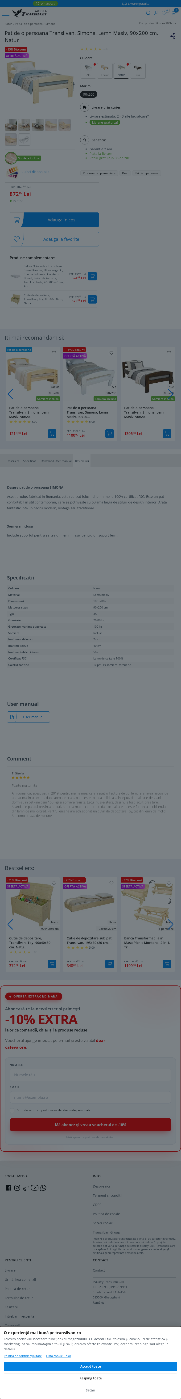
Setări (90, 1390)
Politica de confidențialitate (23, 1356)
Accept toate (90, 1366)
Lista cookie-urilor (58, 1356)
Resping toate (90, 1378)
